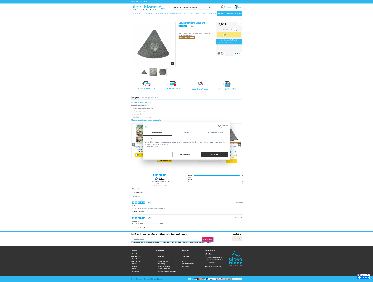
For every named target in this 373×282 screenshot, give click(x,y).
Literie (134, 268)
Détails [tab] (186, 132)
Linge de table (136, 261)
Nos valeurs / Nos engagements (166, 271)
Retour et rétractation (163, 266)
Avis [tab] (156, 98)
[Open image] (172, 63)
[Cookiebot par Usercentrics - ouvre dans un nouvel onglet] (219, 126)
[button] (229, 13)
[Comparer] (142, 144)
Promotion (135, 271)
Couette (134, 266)
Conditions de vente (163, 261)
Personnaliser (185, 154)
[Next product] (241, 18)
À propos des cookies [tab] (215, 132)
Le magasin (160, 256)
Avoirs (184, 259)
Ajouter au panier (230, 35)
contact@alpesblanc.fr (214, 266)
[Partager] (235, 53)
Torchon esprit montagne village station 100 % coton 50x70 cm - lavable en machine (142, 148)
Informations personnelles (190, 254)
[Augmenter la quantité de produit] (236, 29)
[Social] (233, 239)
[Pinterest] (239, 53)
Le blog (159, 259)
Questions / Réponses (163, 268)
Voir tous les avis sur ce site (160, 185)
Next (238, 144)
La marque (160, 254)
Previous (133, 144)
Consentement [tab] (157, 132)
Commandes (186, 256)
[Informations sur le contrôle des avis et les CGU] (169, 182)
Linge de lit (135, 254)
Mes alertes (185, 266)
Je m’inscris (208, 239)
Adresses (184, 261)
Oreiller (134, 264)
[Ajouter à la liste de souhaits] (218, 53)
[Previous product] (240, 18)
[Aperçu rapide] (234, 144)
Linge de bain (136, 256)
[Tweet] (237, 53)
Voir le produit (231, 161)
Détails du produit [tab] (147, 98)
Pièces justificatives (188, 264)
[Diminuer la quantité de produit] (236, 30)
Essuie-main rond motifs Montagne (231, 146)
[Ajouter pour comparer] (222, 53)
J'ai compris (214, 154)
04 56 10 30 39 (211, 263)
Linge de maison (137, 259)
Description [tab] (135, 98)
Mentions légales (162, 264)
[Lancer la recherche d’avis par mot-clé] (241, 197)
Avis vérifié (240, 202)
